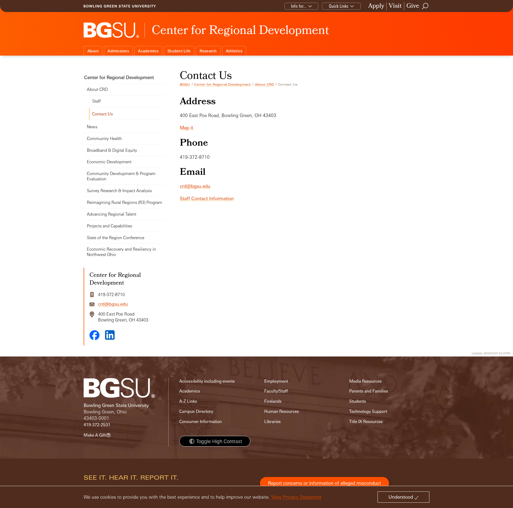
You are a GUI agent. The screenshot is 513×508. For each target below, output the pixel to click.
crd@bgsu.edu (195, 186)
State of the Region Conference (115, 237)
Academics (148, 51)
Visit (395, 6)
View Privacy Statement (296, 497)
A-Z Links (188, 401)
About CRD (264, 84)
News (92, 126)
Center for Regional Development (222, 84)
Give (412, 6)
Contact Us (102, 114)
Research (208, 51)
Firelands (273, 401)
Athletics (234, 51)
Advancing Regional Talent (111, 214)
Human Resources (281, 411)
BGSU (185, 84)
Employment (276, 381)
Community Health (104, 138)
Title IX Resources (366, 421)
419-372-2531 (97, 424)
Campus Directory (196, 411)
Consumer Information (200, 421)
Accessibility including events (207, 381)
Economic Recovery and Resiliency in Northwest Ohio (121, 252)
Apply (376, 6)
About (93, 51)
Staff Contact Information (207, 198)
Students (357, 401)
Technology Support (368, 411)
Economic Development (109, 161)
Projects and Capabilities (109, 225)
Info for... (298, 6)
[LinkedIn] (110, 334)
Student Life (179, 51)
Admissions (118, 51)
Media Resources (365, 381)
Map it (186, 127)
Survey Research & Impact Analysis (119, 190)
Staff (96, 101)
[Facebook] (95, 335)
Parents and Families (368, 391)
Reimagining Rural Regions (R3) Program (124, 202)
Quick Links (338, 6)
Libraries (272, 421)
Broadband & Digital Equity (112, 150)
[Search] (425, 6)
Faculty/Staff (276, 391)
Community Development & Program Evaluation (121, 176)
